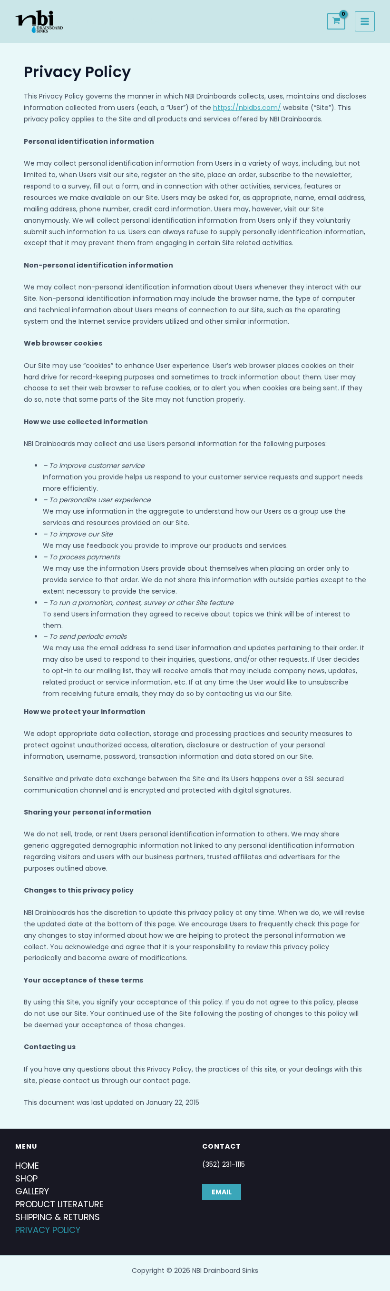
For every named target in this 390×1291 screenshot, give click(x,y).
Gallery (32, 1191)
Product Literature (59, 1204)
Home (27, 1166)
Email (222, 1192)
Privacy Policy (47, 1230)
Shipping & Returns (57, 1217)
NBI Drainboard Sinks (114, 21)
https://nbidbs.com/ (247, 107)
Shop (26, 1178)
